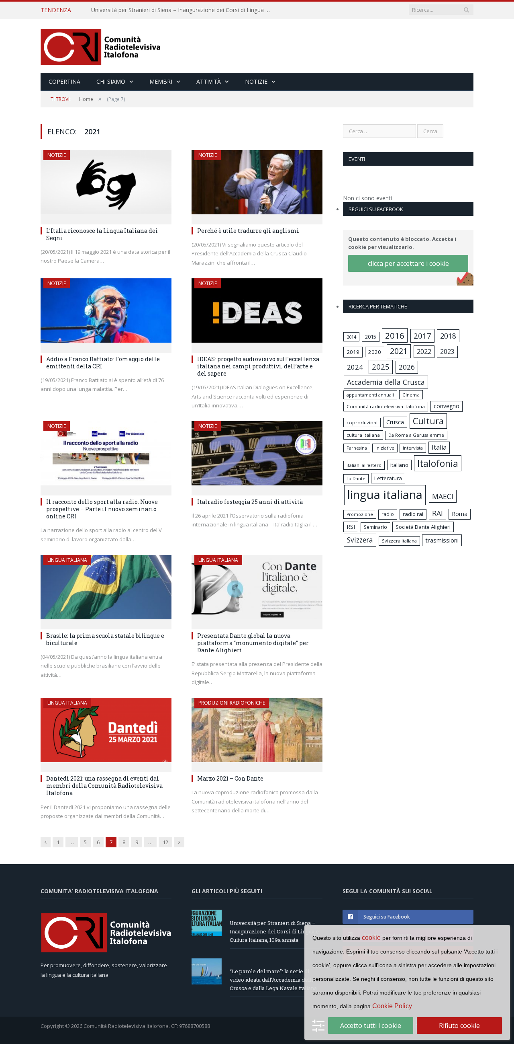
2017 (422, 336)
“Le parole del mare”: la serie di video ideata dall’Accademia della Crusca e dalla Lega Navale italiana (183, 10)
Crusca (395, 422)
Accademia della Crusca (386, 382)
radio (387, 514)
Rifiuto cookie (459, 1025)
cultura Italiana (363, 435)
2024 (355, 367)
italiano (399, 465)
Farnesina (357, 448)
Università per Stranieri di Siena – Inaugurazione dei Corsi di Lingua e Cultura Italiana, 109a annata (274, 931)
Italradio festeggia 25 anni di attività (250, 502)
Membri (160, 81)
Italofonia (437, 463)
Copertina (64, 81)
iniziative (384, 448)
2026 (407, 367)
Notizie (256, 81)
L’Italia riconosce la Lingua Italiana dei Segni (102, 234)
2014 (351, 337)
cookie (371, 937)
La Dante (356, 478)
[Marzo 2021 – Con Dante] (257, 732)
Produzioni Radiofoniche (231, 702)
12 (165, 842)
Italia (439, 447)
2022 (424, 351)
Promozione (360, 514)
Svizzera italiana (399, 541)
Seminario (375, 527)
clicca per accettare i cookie (408, 263)
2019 (353, 352)
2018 (448, 336)
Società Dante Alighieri (423, 526)
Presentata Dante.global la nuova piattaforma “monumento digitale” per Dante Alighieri (253, 643)
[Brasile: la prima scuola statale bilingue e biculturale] (106, 589)
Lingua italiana (67, 560)
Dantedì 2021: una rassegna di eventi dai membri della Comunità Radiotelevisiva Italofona (104, 786)
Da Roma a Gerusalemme (416, 435)
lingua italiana (384, 495)
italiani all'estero (364, 465)
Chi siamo (110, 81)
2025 (381, 367)
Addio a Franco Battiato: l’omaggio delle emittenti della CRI (103, 362)
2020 (374, 352)
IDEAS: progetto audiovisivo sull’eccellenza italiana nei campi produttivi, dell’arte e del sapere (258, 366)
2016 (394, 335)
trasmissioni (442, 540)
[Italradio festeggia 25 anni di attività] (257, 455)
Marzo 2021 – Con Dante (230, 778)
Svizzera (360, 540)
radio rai (413, 514)
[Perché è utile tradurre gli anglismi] (257, 184)
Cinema (411, 395)
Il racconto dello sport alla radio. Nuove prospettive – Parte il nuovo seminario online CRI (102, 509)
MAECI (442, 496)
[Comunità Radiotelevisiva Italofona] (101, 45)
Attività (208, 81)
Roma (459, 514)
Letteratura (388, 478)
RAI (437, 513)
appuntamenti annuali (370, 395)
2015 (370, 336)
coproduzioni (362, 422)
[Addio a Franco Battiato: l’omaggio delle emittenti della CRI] (106, 312)
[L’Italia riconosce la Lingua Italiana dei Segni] (106, 184)
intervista (413, 448)
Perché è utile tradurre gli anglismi (248, 230)
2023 (447, 351)
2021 (399, 350)
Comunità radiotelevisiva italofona (386, 406)
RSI (351, 526)
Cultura (428, 421)
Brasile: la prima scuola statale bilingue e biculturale (105, 639)
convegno (446, 406)
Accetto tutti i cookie (370, 1025)
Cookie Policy (392, 1006)
